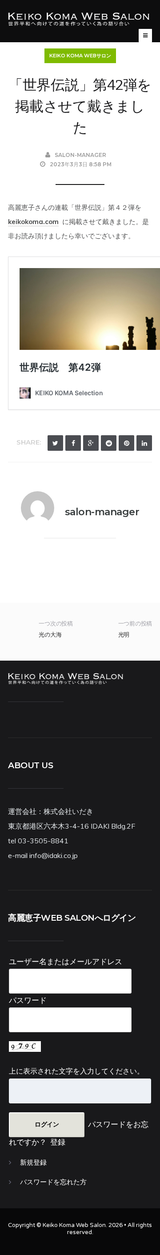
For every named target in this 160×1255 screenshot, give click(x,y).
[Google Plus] (91, 443)
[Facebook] (73, 443)
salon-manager (80, 155)
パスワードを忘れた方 (53, 1182)
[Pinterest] (126, 443)
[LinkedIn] (144, 443)
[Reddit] (108, 443)
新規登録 (33, 1163)
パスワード (28, 1000)
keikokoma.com (33, 221)
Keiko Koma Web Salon (74, 1225)
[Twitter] (55, 443)
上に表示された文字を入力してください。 (76, 1071)
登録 (57, 1142)
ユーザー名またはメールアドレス (65, 961)
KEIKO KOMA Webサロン (80, 55)
